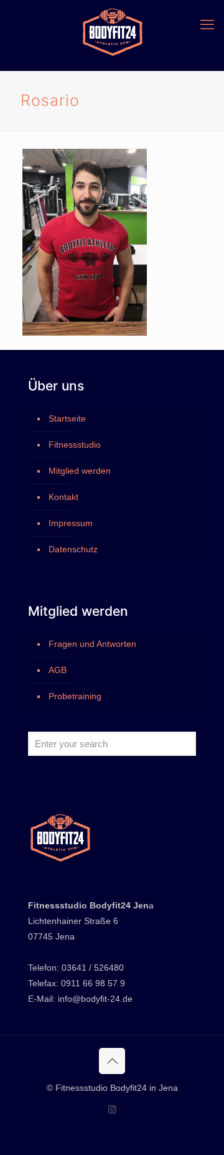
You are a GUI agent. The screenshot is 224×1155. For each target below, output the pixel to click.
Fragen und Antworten (92, 644)
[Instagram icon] (112, 1109)
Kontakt (63, 497)
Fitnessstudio (75, 445)
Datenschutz (73, 549)
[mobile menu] (207, 24)
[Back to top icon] (112, 1061)
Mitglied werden (80, 471)
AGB (58, 670)
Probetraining (75, 696)
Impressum (71, 523)
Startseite (67, 418)
